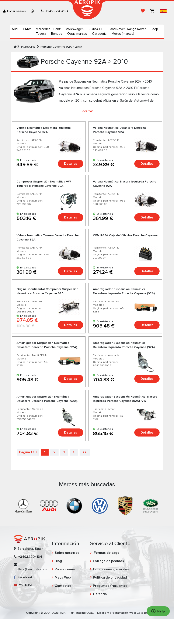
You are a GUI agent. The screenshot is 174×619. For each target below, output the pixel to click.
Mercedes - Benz (48, 29)
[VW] (99, 505)
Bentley (56, 34)
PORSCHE (96, 29)
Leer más (87, 111)
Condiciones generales (111, 569)
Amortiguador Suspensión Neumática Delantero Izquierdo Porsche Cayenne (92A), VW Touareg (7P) (124, 347)
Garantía (100, 594)
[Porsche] (125, 505)
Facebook (24, 577)
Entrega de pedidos (108, 561)
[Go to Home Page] (15, 46)
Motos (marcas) (123, 34)
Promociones (65, 569)
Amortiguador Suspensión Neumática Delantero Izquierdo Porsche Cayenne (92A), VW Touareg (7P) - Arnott (124, 293)
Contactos (63, 586)
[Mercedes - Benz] (23, 505)
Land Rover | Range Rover (127, 29)
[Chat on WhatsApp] (33, 11)
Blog (58, 561)
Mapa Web (63, 577)
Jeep (154, 29)
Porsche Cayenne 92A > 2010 (61, 46)
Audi (15, 29)
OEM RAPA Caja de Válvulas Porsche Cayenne (125, 235)
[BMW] (74, 505)
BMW (27, 29)
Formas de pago (106, 553)
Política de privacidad (110, 577)
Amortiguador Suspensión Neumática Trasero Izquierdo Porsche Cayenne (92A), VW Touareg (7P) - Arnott (125, 401)
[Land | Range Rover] (150, 505)
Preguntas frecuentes (110, 586)
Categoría (99, 34)
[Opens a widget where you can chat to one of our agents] (158, 611)
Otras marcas (77, 34)
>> (85, 452)
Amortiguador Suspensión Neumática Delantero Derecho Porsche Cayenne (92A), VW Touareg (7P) (47, 401)
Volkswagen (75, 29)
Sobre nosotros (67, 553)
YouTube (24, 585)
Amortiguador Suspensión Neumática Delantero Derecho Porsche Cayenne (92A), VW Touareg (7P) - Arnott (47, 347)
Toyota (41, 34)
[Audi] (48, 505)
